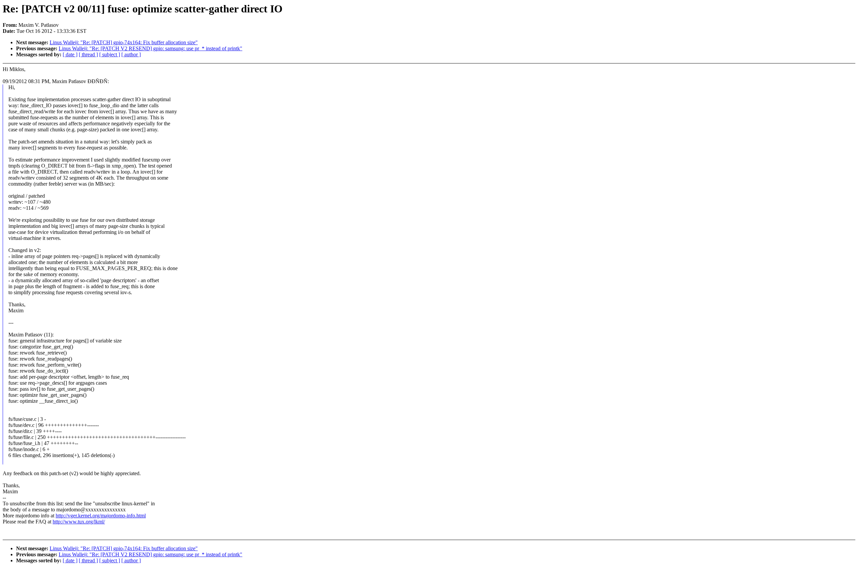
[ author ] (131, 54)
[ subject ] (109, 54)
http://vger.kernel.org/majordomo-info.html (101, 515)
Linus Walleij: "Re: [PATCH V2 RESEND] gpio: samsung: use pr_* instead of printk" (150, 48)
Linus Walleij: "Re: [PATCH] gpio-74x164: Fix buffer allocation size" (124, 42)
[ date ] (70, 54)
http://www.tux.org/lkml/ (79, 521)
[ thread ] (88, 54)
